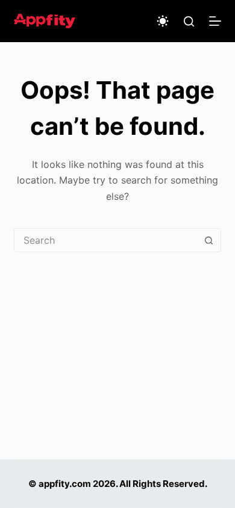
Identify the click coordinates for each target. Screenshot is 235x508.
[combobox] (105, 240)
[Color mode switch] (163, 21)
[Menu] (215, 21)
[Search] (189, 21)
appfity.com (65, 483)
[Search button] (209, 240)
